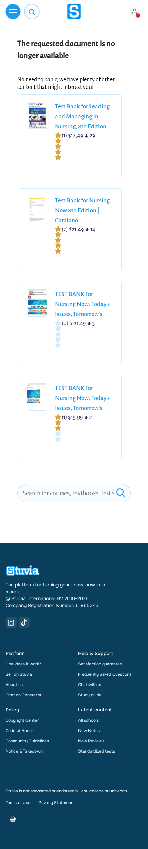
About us (14, 684)
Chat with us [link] (90, 684)
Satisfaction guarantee (100, 664)
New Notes (89, 730)
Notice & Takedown (24, 751)
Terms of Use (18, 802)
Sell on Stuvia (19, 674)
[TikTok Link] (24, 622)
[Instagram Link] (11, 622)
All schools (88, 720)
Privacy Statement (57, 802)
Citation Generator (23, 695)
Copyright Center (22, 720)
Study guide (90, 695)
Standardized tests (96, 751)
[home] (74, 11)
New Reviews (91, 741)
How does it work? (23, 664)
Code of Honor (19, 730)
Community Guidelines (27, 741)
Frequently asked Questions (104, 674)
